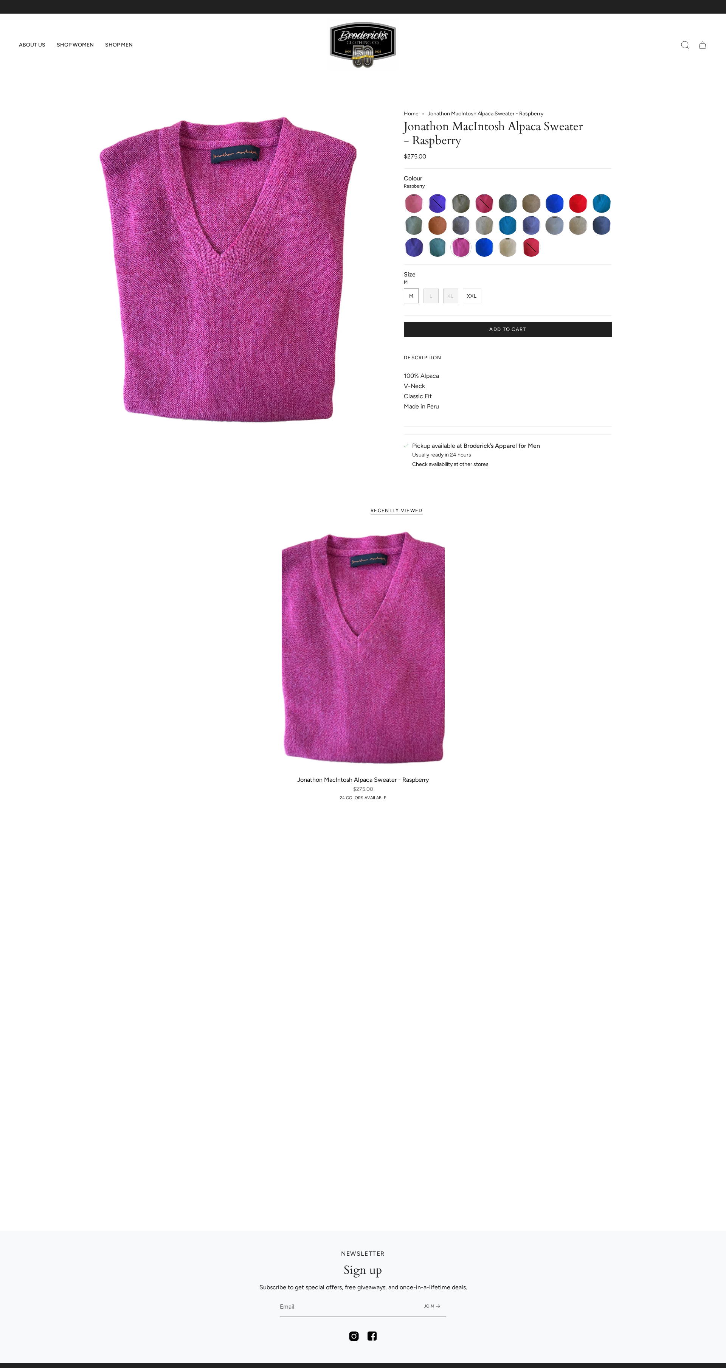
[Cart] (702, 45)
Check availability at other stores (450, 464)
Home (411, 113)
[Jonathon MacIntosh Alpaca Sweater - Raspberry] (363, 649)
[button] (32, 45)
